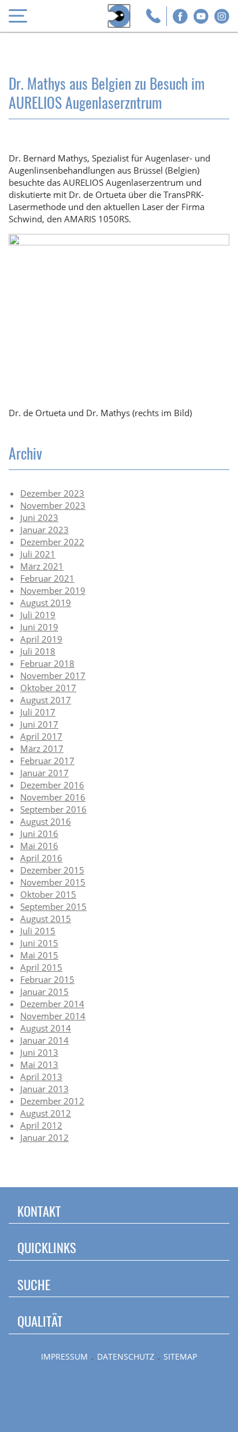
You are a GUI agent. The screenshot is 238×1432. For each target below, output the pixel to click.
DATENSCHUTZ (125, 1357)
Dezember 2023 (52, 493)
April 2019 (41, 639)
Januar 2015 (44, 991)
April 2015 (41, 967)
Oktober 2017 (48, 687)
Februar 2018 (47, 663)
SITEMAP (180, 1357)
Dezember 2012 (52, 1101)
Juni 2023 (39, 517)
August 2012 (45, 1113)
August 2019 (45, 602)
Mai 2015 (39, 955)
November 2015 (52, 882)
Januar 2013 (44, 1089)
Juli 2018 (37, 651)
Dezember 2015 (52, 870)
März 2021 (42, 566)
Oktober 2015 (48, 894)
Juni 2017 (39, 724)
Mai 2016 (39, 845)
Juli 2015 (37, 931)
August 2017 (45, 700)
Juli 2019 (37, 614)
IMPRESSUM (64, 1357)
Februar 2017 (47, 760)
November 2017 (52, 675)
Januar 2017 (44, 773)
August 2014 (45, 1028)
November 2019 (52, 590)
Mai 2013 (39, 1064)
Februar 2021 (47, 578)
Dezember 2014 (52, 1003)
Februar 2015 (47, 979)
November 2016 (52, 797)
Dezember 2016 (52, 785)
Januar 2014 (44, 1040)
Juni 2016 (39, 833)
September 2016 (53, 809)
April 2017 (41, 736)
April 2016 (41, 858)
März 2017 (42, 748)
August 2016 (45, 821)
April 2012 (41, 1125)
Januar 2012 (44, 1137)
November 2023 (52, 505)
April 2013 (41, 1076)
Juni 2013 (39, 1052)
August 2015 (45, 918)
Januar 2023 (44, 529)
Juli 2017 (37, 712)
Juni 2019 (39, 627)
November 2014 (52, 1016)
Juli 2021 (37, 554)
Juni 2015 (39, 943)
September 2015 (53, 906)
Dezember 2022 (52, 542)
